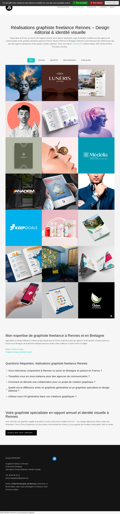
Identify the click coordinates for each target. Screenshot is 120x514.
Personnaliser (112, 3)
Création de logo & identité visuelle (19, 352)
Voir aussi (86, 60)
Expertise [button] (91, 7)
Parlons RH (77, 44)
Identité (54, 60)
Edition (41, 60)
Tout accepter (81, 3)
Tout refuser (97, 3)
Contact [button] (103, 7)
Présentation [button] (63, 7)
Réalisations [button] (78, 7)
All (31, 60)
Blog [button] (112, 7)
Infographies (69, 60)
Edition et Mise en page (14, 349)
